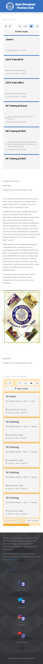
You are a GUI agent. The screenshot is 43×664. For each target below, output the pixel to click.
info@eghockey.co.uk (12, 559)
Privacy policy (9, 570)
